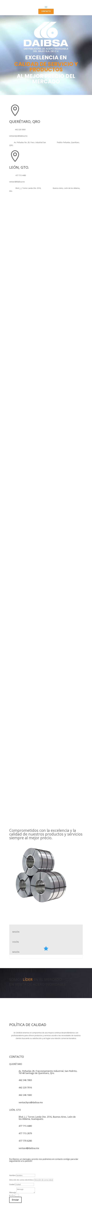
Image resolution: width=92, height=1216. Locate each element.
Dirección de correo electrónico (21, 1180)
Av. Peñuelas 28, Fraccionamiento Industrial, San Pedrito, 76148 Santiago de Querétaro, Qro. (48, 1072)
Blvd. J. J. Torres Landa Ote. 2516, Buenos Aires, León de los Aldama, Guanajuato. (47, 1117)
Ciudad (11, 1184)
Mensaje (12, 1192)
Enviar (15, 1199)
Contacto (46, 11)
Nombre (12, 1175)
